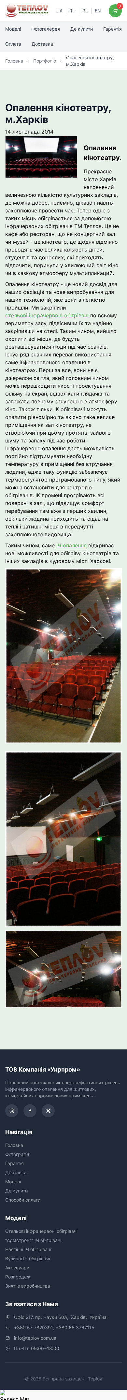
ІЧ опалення (71, 545)
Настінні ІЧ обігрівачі (28, 1249)
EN (98, 10)
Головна (14, 61)
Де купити (81, 29)
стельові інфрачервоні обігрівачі (47, 315)
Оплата (13, 44)
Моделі (13, 29)
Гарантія (112, 29)
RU (72, 10)
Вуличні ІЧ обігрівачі (27, 1258)
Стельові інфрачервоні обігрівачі (41, 1231)
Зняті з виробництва (27, 1286)
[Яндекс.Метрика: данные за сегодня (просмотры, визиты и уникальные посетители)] (14, 1395)
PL (85, 10)
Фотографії (17, 1154)
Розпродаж (18, 1276)
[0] (115, 11)
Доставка (42, 44)
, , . (61, 1317)
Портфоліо (44, 61)
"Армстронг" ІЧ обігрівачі (33, 1240)
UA (59, 10)
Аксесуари (17, 1267)
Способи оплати (22, 1200)
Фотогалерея (45, 29)
